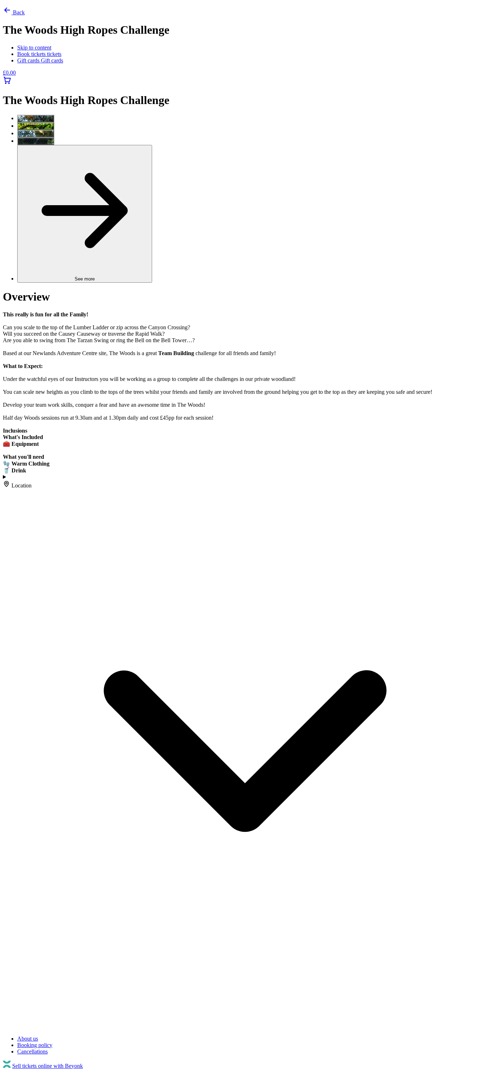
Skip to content (34, 47)
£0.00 (9, 73)
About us (27, 1039)
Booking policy (34, 1045)
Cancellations (32, 1051)
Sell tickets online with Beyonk (47, 1066)
